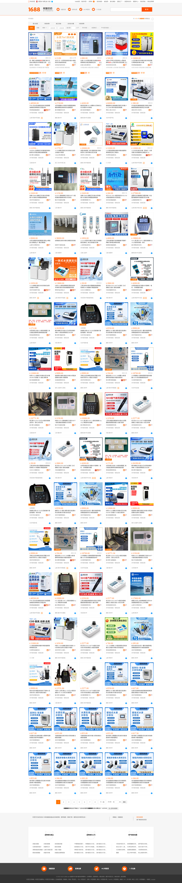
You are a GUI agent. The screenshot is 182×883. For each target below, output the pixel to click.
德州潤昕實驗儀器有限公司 (112, 380)
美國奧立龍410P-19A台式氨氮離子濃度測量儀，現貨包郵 (90, 331)
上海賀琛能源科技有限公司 (86, 245)
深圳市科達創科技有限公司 (35, 200)
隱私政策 (101, 876)
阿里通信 (116, 879)
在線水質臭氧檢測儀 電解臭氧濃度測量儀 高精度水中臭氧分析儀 (141, 691)
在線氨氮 (96, 67)
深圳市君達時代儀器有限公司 (35, 290)
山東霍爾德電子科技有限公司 (137, 200)
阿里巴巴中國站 (49, 879)
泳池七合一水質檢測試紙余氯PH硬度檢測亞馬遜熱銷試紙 (65, 61)
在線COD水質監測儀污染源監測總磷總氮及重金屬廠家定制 (90, 61)
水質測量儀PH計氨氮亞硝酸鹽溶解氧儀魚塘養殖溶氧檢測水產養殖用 (65, 106)
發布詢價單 (139, 817)
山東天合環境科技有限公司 (35, 245)
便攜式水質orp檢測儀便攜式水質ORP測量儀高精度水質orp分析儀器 (141, 601)
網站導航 (123, 876)
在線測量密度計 (37, 847)
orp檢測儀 (115, 67)
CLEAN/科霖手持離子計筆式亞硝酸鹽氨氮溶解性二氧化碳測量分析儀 (90, 241)
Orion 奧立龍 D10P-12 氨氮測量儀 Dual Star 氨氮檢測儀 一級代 (142, 241)
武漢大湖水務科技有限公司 (86, 65)
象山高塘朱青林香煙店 (144, 852)
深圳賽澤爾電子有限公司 (86, 200)
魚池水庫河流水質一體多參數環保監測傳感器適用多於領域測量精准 (141, 331)
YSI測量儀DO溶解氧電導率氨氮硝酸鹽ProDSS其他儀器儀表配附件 (141, 376)
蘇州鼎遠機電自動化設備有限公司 (35, 380)
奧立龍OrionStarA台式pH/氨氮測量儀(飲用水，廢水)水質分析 (39, 421)
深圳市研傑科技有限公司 (86, 380)
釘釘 (137, 879)
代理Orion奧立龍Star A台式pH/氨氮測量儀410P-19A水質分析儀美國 (65, 691)
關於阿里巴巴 (109, 876)
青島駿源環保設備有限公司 (137, 290)
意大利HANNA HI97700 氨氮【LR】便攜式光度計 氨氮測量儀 (116, 286)
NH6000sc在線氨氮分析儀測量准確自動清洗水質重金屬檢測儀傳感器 (39, 151)
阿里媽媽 (93, 879)
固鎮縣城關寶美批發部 (133, 850)
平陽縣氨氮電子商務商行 (81, 844)
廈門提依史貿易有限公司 (145, 844)
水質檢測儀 (109, 67)
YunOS (110, 879)
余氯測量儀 (47, 844)
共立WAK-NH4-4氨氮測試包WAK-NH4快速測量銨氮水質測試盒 (116, 196)
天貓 (69, 879)
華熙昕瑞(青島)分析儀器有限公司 (61, 290)
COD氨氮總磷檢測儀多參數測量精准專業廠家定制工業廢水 (116, 151)
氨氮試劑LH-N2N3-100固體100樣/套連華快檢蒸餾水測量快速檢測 (116, 376)
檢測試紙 (61, 67)
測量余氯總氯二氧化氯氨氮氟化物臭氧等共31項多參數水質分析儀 (90, 151)
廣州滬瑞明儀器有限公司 (86, 110)
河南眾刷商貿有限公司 (144, 850)
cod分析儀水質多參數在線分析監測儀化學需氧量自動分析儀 (141, 61)
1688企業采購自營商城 (61, 155)
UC (125, 879)
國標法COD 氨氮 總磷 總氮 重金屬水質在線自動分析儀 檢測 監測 (116, 331)
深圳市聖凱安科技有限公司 (137, 335)
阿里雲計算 (104, 879)
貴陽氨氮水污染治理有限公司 (93, 844)
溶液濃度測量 (58, 844)
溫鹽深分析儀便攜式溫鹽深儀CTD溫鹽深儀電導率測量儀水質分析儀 (141, 196)
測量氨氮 (120, 817)
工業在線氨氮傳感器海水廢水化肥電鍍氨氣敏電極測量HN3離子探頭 (116, 421)
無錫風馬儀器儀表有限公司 (112, 245)
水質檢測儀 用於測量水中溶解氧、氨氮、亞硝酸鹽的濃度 (141, 286)
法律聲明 (89, 876)
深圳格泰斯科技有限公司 (137, 425)
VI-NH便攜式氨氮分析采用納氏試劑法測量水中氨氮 (65, 151)
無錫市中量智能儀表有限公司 (61, 245)
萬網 (121, 879)
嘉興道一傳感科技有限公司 (35, 65)
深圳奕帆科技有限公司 (112, 65)
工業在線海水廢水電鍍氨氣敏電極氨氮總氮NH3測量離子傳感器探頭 (90, 286)
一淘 (78, 879)
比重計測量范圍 (48, 850)
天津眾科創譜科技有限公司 (112, 155)
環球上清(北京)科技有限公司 (112, 110)
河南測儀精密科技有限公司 (112, 290)
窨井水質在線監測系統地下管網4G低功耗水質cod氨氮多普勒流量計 (39, 691)
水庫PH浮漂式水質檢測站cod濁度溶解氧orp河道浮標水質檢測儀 (116, 61)
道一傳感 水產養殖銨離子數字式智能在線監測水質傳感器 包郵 (39, 61)
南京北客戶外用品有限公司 (145, 847)
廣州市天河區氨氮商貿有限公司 (94, 847)
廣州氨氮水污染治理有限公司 (104, 844)
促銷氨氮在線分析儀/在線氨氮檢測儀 (65, 240)
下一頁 (102, 802)
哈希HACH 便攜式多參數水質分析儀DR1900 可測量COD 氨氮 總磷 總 (39, 376)
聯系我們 (117, 876)
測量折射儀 (47, 852)
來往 (133, 879)
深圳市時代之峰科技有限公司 (61, 650)
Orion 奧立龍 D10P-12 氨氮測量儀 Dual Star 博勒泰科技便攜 (91, 421)
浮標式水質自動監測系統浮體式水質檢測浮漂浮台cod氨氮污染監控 (90, 376)
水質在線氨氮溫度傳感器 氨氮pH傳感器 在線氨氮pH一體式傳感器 (39, 241)
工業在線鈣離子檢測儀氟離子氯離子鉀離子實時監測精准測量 (116, 241)
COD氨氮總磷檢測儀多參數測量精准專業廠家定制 (39, 646)
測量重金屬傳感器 (60, 852)
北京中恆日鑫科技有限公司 (86, 335)
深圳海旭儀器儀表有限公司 (112, 200)
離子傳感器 (46, 67)
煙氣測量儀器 (36, 852)
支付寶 (129, 879)
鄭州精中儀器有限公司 (61, 335)
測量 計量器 (58, 850)
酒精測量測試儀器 (38, 850)
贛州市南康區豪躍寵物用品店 (61, 200)
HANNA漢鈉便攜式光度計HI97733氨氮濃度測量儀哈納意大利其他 (65, 196)
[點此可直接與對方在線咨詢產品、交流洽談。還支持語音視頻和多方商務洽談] (75, 118)
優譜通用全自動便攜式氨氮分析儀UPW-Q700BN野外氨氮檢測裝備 (116, 106)
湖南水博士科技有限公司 (137, 110)
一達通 (148, 879)
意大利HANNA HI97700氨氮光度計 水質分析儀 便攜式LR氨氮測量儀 (90, 646)
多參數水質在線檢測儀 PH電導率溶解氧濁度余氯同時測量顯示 (39, 736)
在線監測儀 (90, 67)
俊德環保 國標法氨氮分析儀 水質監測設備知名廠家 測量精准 (65, 376)
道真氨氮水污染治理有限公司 (82, 847)
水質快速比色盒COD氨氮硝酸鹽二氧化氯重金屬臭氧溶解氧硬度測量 (39, 331)
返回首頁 (104, 808)
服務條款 (95, 876)
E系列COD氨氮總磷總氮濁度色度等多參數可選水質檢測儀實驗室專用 (65, 286)
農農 (117, 852)
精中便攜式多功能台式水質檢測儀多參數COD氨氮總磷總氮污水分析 (65, 331)
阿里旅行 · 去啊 (85, 879)
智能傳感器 (32, 67)
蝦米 (98, 879)
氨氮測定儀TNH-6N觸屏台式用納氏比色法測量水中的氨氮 (91, 106)
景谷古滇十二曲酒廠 (122, 847)
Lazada (153, 879)
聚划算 (74, 879)
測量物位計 (47, 847)
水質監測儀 (83, 67)
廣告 (49, 62)
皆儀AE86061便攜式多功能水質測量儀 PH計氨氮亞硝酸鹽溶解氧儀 (39, 196)
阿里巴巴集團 (30, 879)
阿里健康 (142, 879)
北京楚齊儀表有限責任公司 (137, 380)
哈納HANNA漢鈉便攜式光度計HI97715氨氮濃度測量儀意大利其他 (65, 421)
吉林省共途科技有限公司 (61, 65)
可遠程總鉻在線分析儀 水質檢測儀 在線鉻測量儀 (65, 736)
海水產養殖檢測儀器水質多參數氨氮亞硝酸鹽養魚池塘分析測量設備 (65, 781)
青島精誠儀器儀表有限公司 (137, 65)
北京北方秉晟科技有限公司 (86, 290)
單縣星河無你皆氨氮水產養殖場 (83, 850)
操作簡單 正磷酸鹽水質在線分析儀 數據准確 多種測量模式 (116, 736)
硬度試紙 (67, 67)
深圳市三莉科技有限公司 (86, 155)
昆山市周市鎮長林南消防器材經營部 (137, 852)
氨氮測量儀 (58, 847)
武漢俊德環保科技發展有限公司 (61, 380)
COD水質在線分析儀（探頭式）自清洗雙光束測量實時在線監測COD (141, 151)
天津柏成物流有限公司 (133, 847)
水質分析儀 (134, 67)
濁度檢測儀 (122, 67)
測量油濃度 (36, 844)
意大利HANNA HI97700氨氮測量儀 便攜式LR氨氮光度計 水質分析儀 (141, 421)
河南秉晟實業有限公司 (112, 425)
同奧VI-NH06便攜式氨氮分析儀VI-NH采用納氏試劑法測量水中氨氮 (65, 646)
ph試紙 (57, 67)
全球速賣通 (59, 879)
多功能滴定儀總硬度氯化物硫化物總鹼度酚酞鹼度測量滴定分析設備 (141, 106)
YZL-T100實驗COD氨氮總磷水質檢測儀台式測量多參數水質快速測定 (116, 646)
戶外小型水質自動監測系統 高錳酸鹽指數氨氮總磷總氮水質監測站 (39, 106)
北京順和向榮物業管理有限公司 (125, 850)
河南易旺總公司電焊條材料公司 (125, 844)
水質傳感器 (39, 67)
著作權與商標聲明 (80, 876)
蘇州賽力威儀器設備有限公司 (35, 155)
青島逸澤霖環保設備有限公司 (35, 335)
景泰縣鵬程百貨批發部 (133, 844)
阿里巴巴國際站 (39, 879)
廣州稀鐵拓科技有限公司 (61, 110)
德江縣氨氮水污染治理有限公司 (105, 847)
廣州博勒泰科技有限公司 (137, 245)
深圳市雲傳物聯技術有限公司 (112, 335)
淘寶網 (65, 879)
